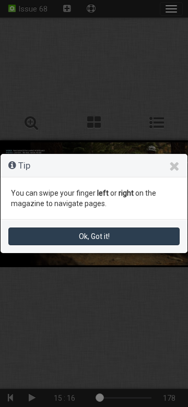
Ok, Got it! (94, 236)
